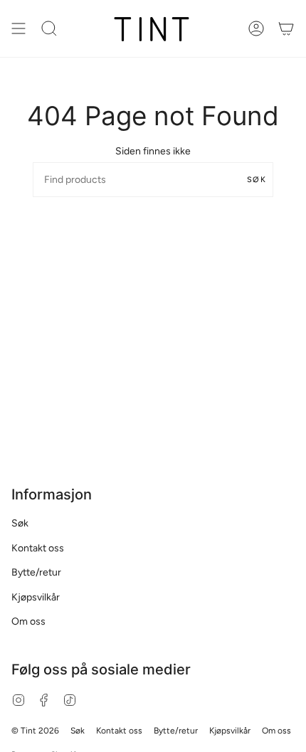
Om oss (28, 621)
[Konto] (256, 28)
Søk (256, 179)
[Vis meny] (18, 28)
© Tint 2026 (35, 731)
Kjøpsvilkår (35, 597)
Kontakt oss (37, 548)
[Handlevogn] (286, 28)
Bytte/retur (36, 572)
